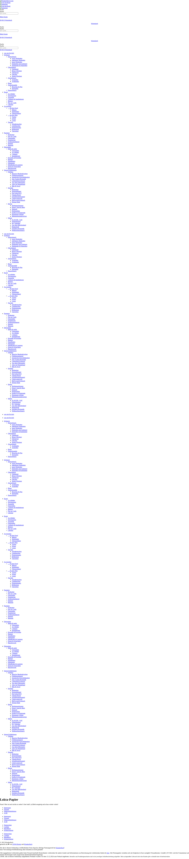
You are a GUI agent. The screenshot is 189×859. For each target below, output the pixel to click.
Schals (14, 119)
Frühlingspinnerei (17, 676)
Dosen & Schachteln (14, 166)
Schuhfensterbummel (18, 197)
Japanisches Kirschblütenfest (21, 177)
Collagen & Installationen (16, 99)
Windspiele (11, 163)
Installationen (16, 156)
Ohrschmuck (12, 67)
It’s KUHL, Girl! (17, 220)
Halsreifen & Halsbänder (19, 432)
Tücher (14, 117)
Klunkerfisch (28, 844)
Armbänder (15, 81)
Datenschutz (8, 825)
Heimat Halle (16, 202)
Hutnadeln (15, 88)
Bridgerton (15, 189)
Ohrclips (14, 74)
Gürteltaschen (16, 126)
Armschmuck (12, 78)
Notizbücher (12, 140)
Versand (6, 809)
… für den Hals (13, 115)
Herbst (10, 204)
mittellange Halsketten (19, 426)
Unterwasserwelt (17, 198)
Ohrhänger (15, 69)
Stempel (10, 143)
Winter (10, 218)
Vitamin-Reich (16, 195)
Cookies (6, 827)
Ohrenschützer (16, 113)
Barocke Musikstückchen (20, 174)
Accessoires (7, 106)
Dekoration (7, 147)
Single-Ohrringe (17, 76)
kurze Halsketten (17, 58)
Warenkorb (94, 23)
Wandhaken (11, 161)
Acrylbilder (11, 94)
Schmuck (7, 55)
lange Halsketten (17, 62)
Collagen (14, 154)
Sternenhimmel (16, 191)
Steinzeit (14, 209)
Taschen (10, 122)
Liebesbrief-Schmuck (18, 181)
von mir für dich (9, 53)
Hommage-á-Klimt (18, 214)
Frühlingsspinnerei (17, 175)
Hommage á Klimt (17, 715)
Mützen (14, 110)
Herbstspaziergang (17, 205)
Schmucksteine (8, 830)
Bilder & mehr (12, 149)
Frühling (10, 172)
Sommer (10, 188)
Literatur (10, 104)
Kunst (6, 92)
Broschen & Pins (17, 87)
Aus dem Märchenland (19, 225)
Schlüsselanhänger (13, 142)
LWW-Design (16, 844)
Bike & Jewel (16, 186)
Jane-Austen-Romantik (19, 680)
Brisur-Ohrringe (17, 71)
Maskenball (15, 227)
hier (108, 853)
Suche (2, 10)
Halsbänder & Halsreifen (19, 65)
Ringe (10, 83)
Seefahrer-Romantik (18, 228)
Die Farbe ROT (17, 193)
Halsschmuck (12, 57)
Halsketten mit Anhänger (19, 64)
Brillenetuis (15, 129)
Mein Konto (4, 17)
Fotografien (11, 138)
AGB (5, 813)
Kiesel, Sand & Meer (18, 207)
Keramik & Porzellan (14, 158)
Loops (14, 120)
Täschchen (15, 131)
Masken (10, 101)
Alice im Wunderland (18, 184)
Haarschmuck (12, 90)
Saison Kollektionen (10, 170)
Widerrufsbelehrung (10, 811)
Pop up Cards (12, 103)
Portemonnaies (16, 127)
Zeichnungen (12, 96)
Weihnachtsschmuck (18, 230)
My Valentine (16, 223)
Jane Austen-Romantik (19, 179)
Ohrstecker (15, 72)
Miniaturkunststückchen (19, 216)
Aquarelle (11, 97)
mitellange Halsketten (18, 60)
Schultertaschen (17, 124)
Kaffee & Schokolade (18, 213)
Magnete (10, 145)
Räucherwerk (12, 168)
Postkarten (11, 135)
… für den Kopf (13, 108)
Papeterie (7, 133)
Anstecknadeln (12, 85)
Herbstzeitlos (16, 211)
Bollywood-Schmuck (18, 200)
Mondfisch (7, 828)
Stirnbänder (15, 111)
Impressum (7, 808)
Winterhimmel (16, 221)
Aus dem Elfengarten (18, 182)
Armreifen (15, 80)
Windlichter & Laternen (15, 165)
